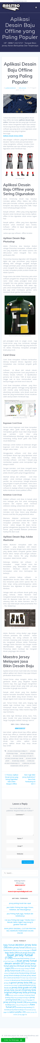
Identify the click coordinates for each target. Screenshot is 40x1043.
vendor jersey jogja (20, 1014)
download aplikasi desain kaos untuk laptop (22, 765)
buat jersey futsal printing (21, 973)
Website (20, 854)
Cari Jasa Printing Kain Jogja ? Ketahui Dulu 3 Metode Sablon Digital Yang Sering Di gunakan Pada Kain (20, 922)
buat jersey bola (26, 952)
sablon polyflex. (17, 1012)
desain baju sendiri (18, 761)
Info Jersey (22, 88)
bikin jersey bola (20, 946)
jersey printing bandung (21, 997)
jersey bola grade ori (24, 987)
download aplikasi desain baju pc (19, 762)
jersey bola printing (20, 993)
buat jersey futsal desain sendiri (21, 962)
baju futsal (10, 944)
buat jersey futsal (19, 956)
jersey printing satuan (22, 1005)
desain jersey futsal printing (22, 980)
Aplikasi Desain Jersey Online (13, 136)
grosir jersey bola (21, 982)
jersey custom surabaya (17, 995)
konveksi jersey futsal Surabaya (15, 1010)
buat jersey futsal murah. (20, 969)
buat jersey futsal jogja (20, 967)
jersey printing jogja (27, 1000)
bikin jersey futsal (18, 947)
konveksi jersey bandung (25, 1007)
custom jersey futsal (14, 978)
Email (20, 846)
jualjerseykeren (10, 88)
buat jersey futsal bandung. (22, 958)
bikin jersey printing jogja (23, 950)
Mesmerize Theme (21, 1038)
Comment (20, 814)
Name (20, 838)
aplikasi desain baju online (14, 758)
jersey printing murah (14, 1002)
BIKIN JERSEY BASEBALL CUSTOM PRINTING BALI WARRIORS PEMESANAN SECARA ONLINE (20, 930)
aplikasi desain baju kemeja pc (18, 751)
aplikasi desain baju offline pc (23, 756)
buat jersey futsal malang (22, 968)
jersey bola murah (14, 990)
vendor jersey (31, 1012)
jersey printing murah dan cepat (20, 903)
